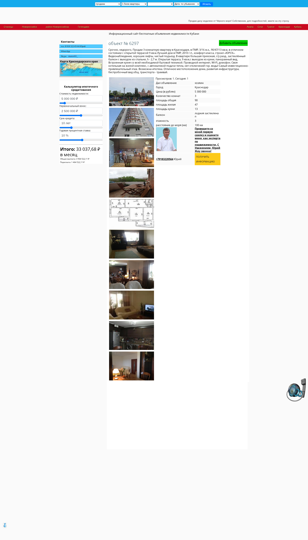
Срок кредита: (67, 118)
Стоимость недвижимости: (74, 93)
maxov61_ (73, 56)
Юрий (168, 159)
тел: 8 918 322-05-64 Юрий (73, 46)
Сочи (260, 27)
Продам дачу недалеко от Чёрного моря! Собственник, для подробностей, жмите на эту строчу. (225, 21)
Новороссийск (29, 27)
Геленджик (83, 27)
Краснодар (284, 27)
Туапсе (270, 27)
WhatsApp (65, 51)
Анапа (250, 27)
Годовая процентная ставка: (75, 130)
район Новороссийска (57, 27)
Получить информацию (205, 159)
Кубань (298, 27)
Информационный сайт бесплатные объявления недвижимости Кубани (154, 33)
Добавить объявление (233, 43)
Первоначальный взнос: (72, 105)
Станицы (8, 27)
